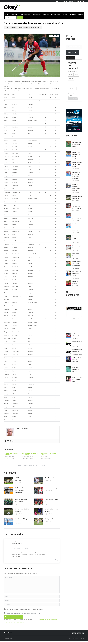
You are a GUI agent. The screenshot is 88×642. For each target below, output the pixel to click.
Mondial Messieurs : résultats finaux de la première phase (77, 216)
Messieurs (31, 465)
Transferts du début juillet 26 (22, 520)
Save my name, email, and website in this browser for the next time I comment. (24, 609)
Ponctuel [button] (70, 58)
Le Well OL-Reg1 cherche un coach (52, 510)
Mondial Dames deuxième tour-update (76, 154)
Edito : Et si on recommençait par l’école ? (76, 369)
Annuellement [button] (81, 58)
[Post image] (8, 480)
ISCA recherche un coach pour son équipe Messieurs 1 (22, 490)
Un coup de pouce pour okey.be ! (77, 350)
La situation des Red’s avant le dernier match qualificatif (76, 175)
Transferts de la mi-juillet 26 (52, 500)
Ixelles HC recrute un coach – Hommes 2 (21, 500)
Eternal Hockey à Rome (76, 247)
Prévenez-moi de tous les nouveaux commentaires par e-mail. (22, 613)
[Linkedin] (12, 441)
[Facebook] (5, 441)
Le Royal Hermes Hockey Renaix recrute (76, 144)
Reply (56, 559)
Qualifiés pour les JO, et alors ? (76, 335)
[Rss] (10, 441)
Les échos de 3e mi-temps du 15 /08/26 (76, 273)
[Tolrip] (78, 316)
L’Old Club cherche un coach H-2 (21, 479)
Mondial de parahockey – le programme (76, 283)
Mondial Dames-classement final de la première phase (77, 206)
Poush (11, 638)
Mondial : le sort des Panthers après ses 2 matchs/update (77, 227)
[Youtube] (8, 441)
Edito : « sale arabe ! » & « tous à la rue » (77, 379)
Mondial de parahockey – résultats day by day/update (76, 187)
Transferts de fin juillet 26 (52, 478)
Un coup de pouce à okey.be (77, 342)
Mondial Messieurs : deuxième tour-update (77, 164)
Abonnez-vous (72, 52)
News (36, 465)
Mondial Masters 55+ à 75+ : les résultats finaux (76, 263)
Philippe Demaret (8, 632)
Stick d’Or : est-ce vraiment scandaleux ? (76, 359)
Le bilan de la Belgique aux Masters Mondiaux (77, 238)
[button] (69, 318)
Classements (25, 465)
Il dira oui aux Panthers (75, 254)
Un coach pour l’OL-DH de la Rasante (22, 510)
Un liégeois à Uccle (50, 519)
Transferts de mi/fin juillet (52, 488)
